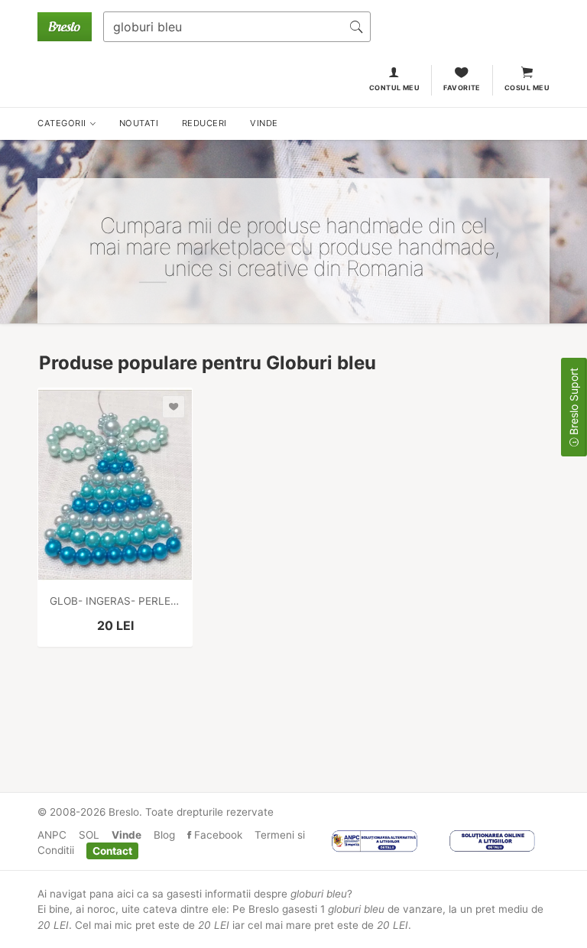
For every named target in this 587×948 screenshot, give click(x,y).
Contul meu (394, 87)
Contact (112, 850)
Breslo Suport (573, 403)
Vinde (126, 835)
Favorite (462, 87)
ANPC (51, 835)
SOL (89, 835)
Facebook (216, 835)
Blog (164, 835)
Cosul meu (527, 87)
